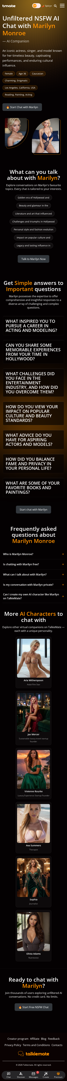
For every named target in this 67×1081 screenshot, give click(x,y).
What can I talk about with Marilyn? (33, 574)
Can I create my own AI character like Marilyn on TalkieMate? (33, 596)
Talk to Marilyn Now (33, 259)
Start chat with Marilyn (33, 509)
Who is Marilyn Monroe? (33, 554)
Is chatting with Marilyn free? (33, 564)
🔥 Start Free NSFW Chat (34, 1007)
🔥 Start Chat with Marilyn (22, 107)
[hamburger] (62, 5)
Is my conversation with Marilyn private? (33, 584)
